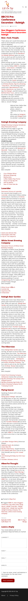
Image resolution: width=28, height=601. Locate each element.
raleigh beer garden (16, 508)
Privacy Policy (14, 595)
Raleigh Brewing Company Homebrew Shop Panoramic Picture (13, 126)
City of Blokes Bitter (10, 173)
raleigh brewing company (9, 510)
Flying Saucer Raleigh (8, 396)
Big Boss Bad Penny (7, 449)
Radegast (23, 328)
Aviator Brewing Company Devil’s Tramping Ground (11, 385)
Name (3, 550)
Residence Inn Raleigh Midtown (13, 54)
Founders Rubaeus (12, 421)
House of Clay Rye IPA (10, 181)
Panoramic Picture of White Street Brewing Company (12, 247)
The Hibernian (8, 346)
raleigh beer (5, 508)
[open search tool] (23, 7)
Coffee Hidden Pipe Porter (12, 179)
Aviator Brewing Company (12, 362)
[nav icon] (26, 7)
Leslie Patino (10, 68)
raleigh (20, 506)
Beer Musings (19, 472)
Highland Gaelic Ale (7, 445)
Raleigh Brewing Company (13, 122)
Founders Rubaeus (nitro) (9, 459)
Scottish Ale (5, 289)
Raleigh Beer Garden (11, 296)
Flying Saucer (7, 390)
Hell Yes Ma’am (8, 182)
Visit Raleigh (8, 91)
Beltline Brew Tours (7, 93)
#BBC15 (16, 66)
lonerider (14, 506)
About (3, 595)
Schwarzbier (5, 293)
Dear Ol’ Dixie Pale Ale (11, 184)
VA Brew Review (8, 84)
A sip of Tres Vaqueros (8, 236)
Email (3, 558)
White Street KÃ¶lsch (8, 287)
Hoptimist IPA (5, 291)
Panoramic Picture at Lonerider (11, 191)
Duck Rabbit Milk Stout (8, 450)
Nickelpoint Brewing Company (12, 359)
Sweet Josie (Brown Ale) (8, 233)
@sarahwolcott (14, 87)
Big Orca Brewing (19, 84)
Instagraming (5, 280)
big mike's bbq (14, 504)
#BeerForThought (9, 463)
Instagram (22, 114)
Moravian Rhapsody (10, 175)
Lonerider (6, 188)
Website (4, 565)
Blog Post (14, 26)
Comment (5, 537)
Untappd (19, 116)
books (14, 80)
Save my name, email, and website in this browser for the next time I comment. (14, 574)
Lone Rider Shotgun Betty (9, 441)
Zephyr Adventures (7, 89)
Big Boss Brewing (19, 360)
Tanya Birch (5, 86)
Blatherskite (7, 177)
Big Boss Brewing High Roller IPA (11, 382)
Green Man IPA (6, 447)
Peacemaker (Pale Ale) (8, 234)
